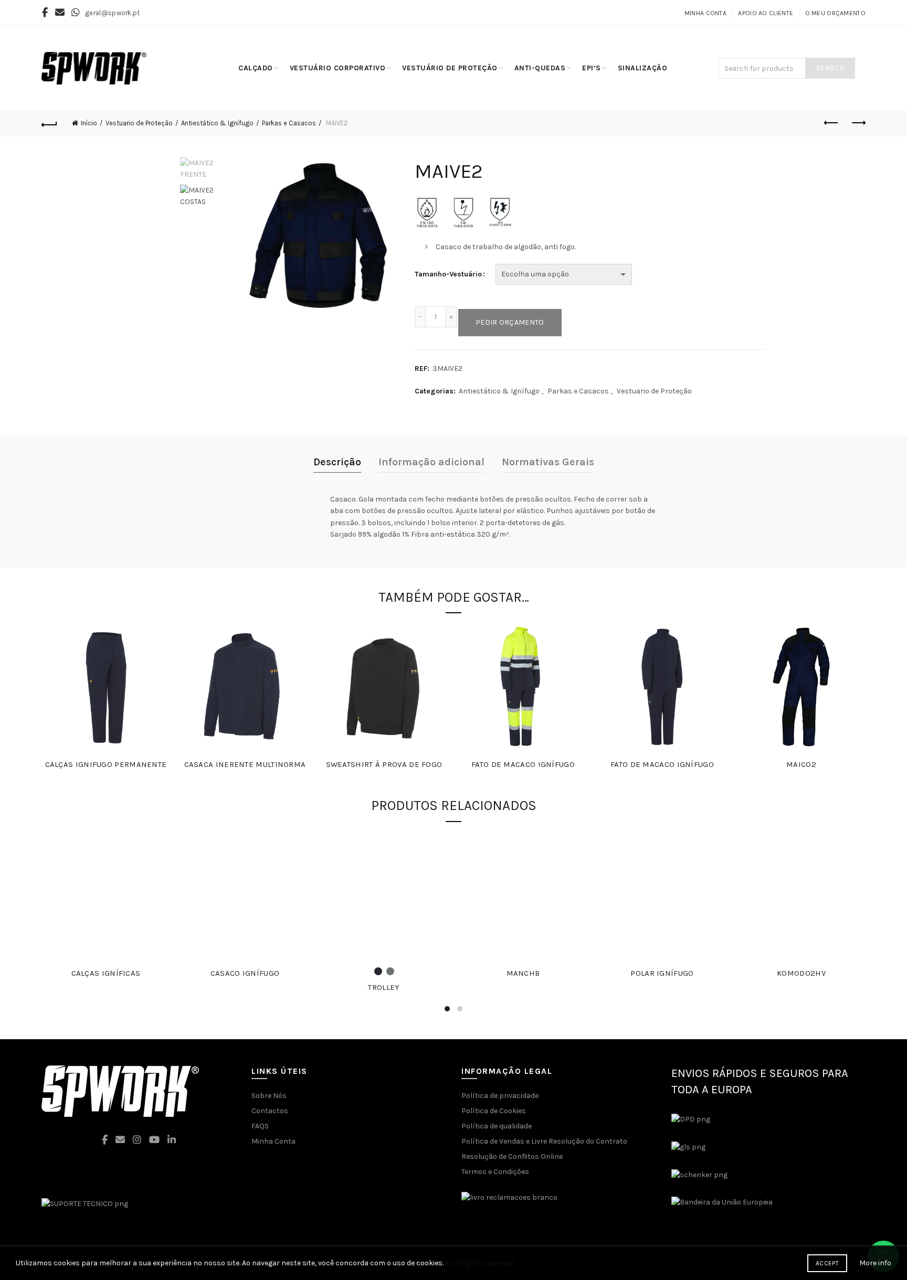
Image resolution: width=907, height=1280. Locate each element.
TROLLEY (383, 987)
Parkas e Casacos (289, 123)
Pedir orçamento (510, 322)
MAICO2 (801, 764)
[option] (203, 171)
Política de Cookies (493, 1110)
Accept (827, 1263)
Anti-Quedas (540, 67)
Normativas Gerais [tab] (548, 462)
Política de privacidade (500, 1095)
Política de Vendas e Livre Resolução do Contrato (544, 1141)
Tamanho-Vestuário (448, 274)
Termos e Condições (495, 1171)
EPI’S (591, 67)
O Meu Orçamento (835, 13)
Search (830, 67)
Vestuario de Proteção (139, 123)
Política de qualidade (496, 1126)
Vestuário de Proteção (450, 67)
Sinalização (643, 67)
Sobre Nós (269, 1095)
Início (89, 123)
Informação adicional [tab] (431, 462)
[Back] (49, 123)
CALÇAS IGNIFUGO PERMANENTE (106, 764)
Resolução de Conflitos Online (512, 1156)
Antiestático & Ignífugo (217, 123)
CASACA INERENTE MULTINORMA (245, 764)
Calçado (255, 67)
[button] (230, 1263)
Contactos (269, 1110)
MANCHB (523, 973)
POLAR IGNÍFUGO (661, 973)
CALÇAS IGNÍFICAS (106, 973)
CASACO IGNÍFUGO (245, 973)
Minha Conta (705, 13)
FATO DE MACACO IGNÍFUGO (523, 764)
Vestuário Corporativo (338, 67)
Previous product (831, 123)
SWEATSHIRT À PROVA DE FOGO (384, 764)
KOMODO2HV (801, 973)
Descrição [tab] (337, 462)
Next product (858, 123)
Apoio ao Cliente (765, 13)
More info (875, 1262)
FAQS (260, 1126)
